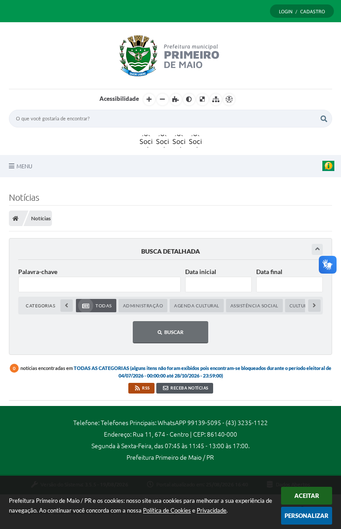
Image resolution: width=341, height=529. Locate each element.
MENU (24, 166)
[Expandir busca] (317, 249)
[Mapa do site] (216, 99)
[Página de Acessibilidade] (229, 99)
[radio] (96, 305)
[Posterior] (314, 305)
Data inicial (200, 271)
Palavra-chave (37, 271)
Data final (269, 271)
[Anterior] (66, 305)
